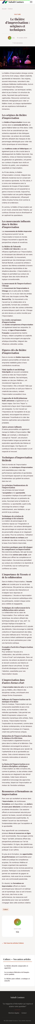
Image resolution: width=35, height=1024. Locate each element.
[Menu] (31, 1)
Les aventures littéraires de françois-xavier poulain (17, 973)
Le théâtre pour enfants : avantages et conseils (17, 980)
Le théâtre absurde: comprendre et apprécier (16, 967)
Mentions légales (13, 1013)
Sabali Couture (16, 1)
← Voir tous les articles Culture (13, 943)
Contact (24, 1013)
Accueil (4, 9)
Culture (10, 9)
